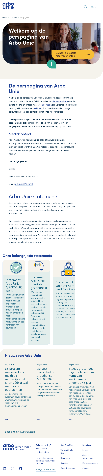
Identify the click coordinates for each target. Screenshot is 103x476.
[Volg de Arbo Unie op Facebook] (20, 468)
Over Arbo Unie (67, 445)
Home (4, 17)
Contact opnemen (68, 468)
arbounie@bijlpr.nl (24, 184)
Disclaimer (86, 445)
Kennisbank (65, 458)
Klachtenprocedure (90, 463)
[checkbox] (14, 302)
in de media (46, 104)
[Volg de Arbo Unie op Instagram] (12, 468)
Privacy (85, 450)
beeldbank (38, 108)
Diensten (64, 463)
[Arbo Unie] (8, 7)
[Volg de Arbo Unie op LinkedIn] (4, 468)
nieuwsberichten (60, 101)
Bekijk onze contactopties (42, 450)
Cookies (85, 468)
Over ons (13, 17)
